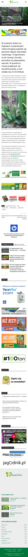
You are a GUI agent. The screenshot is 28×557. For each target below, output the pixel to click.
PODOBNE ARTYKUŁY (7, 244)
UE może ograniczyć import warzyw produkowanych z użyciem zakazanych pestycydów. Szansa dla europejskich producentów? (18, 268)
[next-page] (5, 275)
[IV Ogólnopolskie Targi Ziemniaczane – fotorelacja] (5, 250)
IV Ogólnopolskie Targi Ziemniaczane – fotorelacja (14, 396)
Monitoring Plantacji (11, 12)
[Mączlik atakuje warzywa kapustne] (5, 514)
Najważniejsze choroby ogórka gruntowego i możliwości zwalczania (17, 507)
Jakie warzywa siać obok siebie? (7, 216)
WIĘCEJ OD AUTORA (19, 244)
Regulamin (20, 549)
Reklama (15, 549)
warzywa (4, 209)
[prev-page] (2, 275)
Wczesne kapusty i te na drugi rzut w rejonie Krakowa (20, 217)
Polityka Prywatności (12, 551)
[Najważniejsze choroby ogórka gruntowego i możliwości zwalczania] (5, 507)
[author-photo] (14, 231)
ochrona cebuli (5, 207)
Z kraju (11, 14)
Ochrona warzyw (19, 12)
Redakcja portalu (8, 549)
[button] (2, 2)
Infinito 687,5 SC (15, 154)
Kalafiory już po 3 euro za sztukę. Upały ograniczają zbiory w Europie (11, 417)
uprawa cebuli (20, 207)
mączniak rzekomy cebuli (10, 205)
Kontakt (19, 551)
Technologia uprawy (5, 14)
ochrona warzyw (13, 207)
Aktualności (10, 5)
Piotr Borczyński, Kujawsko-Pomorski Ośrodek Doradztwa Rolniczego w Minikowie (12, 24)
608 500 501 (17, 555)
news (18, 205)
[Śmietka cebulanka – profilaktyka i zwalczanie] (5, 499)
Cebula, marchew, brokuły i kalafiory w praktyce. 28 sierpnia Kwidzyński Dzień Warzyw (14, 402)
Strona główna (4, 5)
